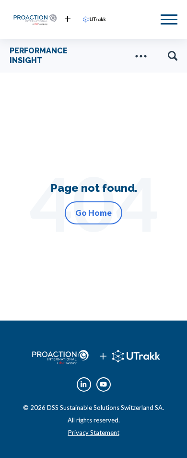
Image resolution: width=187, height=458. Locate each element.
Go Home (93, 213)
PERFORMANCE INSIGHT (39, 55)
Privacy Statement (93, 432)
